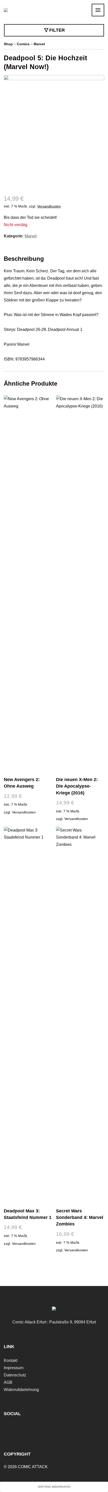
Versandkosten (49, 206)
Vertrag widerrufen (54, 1486)
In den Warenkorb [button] (28, 824)
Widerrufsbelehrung (21, 1389)
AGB (8, 1382)
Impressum (13, 1368)
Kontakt (10, 1360)
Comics (23, 44)
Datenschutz (15, 1375)
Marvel (39, 44)
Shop (8, 44)
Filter (57, 30)
